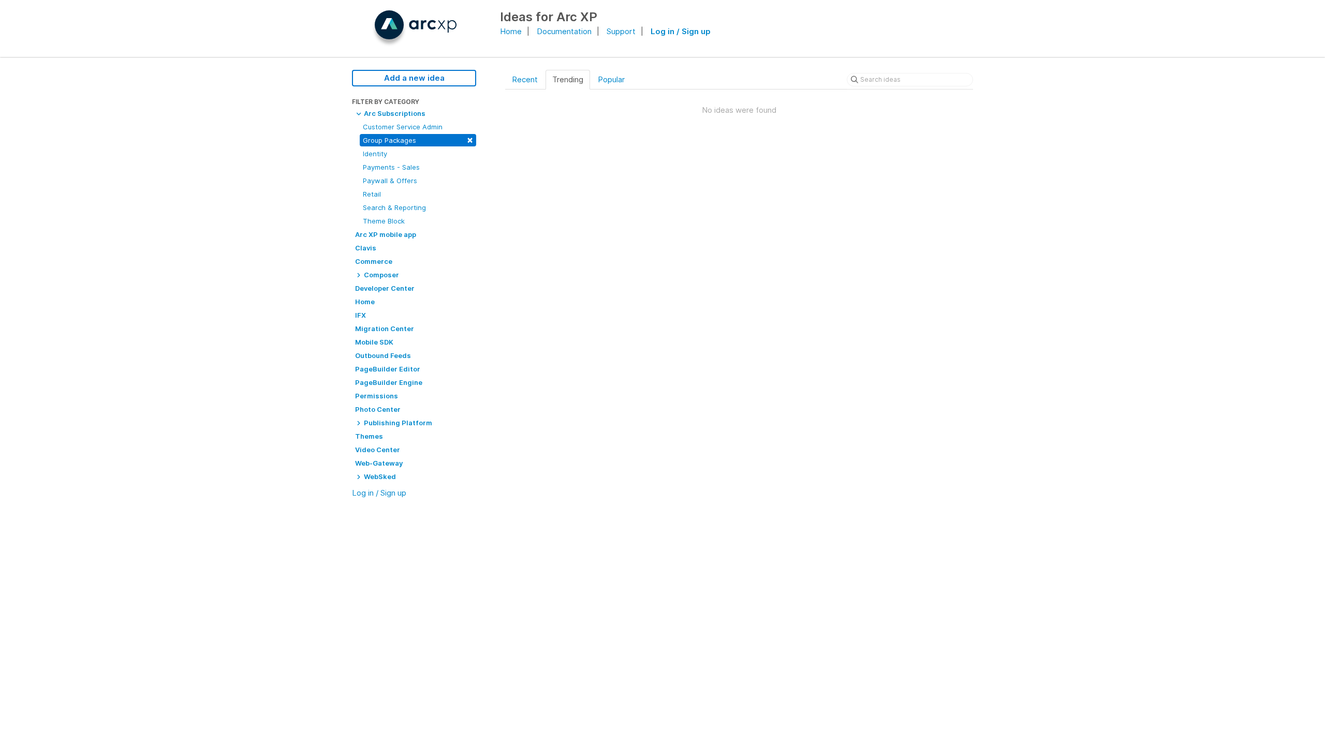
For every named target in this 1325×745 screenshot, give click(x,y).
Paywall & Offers (390, 180)
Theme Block (384, 221)
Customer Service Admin (403, 127)
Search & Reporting (394, 207)
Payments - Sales (391, 167)
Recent (525, 79)
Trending (567, 79)
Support (621, 31)
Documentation (564, 31)
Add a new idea (414, 78)
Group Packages (418, 139)
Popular (611, 79)
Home (511, 31)
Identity (375, 154)
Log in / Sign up (681, 31)
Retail (372, 194)
